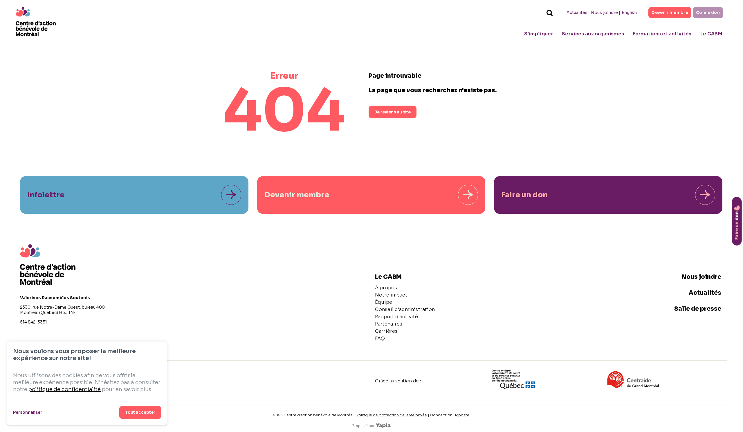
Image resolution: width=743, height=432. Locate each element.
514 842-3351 (33, 322)
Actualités (577, 12)
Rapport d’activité (396, 317)
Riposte (462, 415)
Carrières (386, 331)
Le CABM (711, 34)
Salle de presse (697, 308)
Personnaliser (27, 412)
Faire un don (524, 194)
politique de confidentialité (64, 389)
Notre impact (391, 295)
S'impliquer (538, 34)
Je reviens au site (392, 112)
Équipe (383, 302)
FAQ (380, 338)
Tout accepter (140, 412)
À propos (386, 288)
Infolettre (45, 194)
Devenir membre (670, 12)
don (737, 225)
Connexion (708, 12)
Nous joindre (604, 12)
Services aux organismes (593, 34)
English (629, 12)
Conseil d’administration (405, 309)
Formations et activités (662, 34)
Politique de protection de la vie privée (391, 415)
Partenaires (388, 324)
